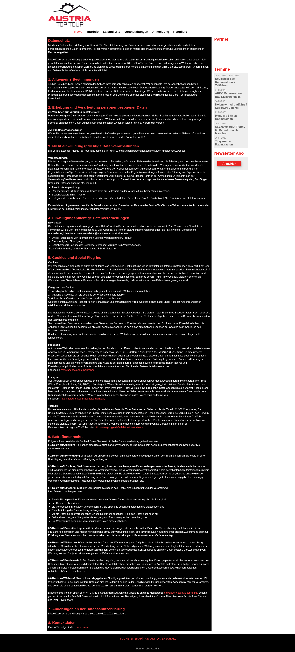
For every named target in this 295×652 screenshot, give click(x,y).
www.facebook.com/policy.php (77, 369)
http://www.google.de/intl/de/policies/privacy (119, 427)
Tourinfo (92, 31)
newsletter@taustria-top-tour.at (181, 592)
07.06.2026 (220, 90)
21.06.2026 (220, 112)
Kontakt (149, 638)
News (78, 31)
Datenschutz (166, 638)
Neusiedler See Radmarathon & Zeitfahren (225, 82)
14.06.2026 (220, 101)
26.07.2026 (220, 138)
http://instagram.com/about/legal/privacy (83, 398)
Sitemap (136, 638)
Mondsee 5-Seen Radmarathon (226, 117)
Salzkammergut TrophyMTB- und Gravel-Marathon (230, 130)
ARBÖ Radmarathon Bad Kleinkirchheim (228, 95)
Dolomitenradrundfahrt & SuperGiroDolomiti (231, 106)
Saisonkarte (111, 31)
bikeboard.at (152, 648)
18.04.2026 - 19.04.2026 (227, 75)
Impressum (82, 627)
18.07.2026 (220, 123)
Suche (124, 638)
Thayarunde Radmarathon (224, 143)
